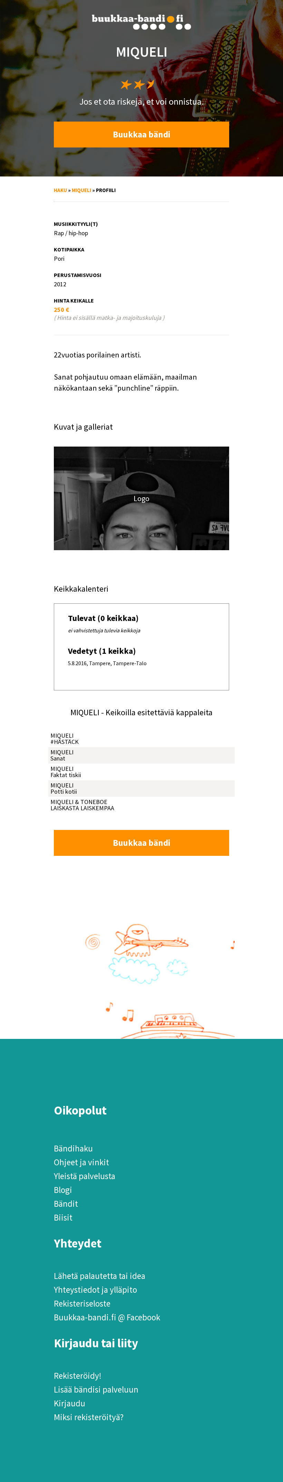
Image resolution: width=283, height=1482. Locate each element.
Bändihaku (73, 1148)
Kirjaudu (69, 1403)
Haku (60, 190)
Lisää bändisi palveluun (96, 1389)
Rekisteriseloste (82, 1303)
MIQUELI (81, 190)
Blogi (63, 1189)
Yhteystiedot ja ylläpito (95, 1289)
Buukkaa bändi (141, 134)
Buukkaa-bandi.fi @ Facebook (107, 1317)
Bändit (66, 1203)
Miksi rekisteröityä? (89, 1417)
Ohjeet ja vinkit (81, 1162)
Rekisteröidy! (77, 1375)
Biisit (63, 1217)
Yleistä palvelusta (84, 1176)
